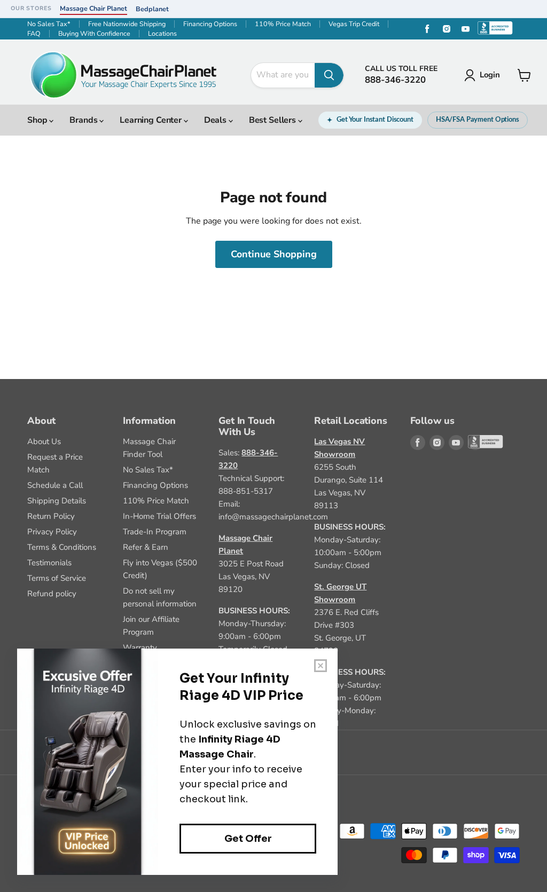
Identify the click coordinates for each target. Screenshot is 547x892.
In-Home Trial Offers (159, 516)
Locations (162, 33)
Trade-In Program (154, 531)
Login (490, 74)
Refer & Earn (145, 547)
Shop (38, 120)
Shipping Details (56, 500)
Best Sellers (273, 120)
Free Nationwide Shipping (127, 24)
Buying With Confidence (94, 33)
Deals (216, 120)
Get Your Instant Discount (375, 119)
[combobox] (283, 75)
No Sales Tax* (49, 24)
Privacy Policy (52, 531)
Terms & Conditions (61, 547)
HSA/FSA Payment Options (477, 119)
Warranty (140, 647)
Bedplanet (152, 8)
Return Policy (51, 516)
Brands (84, 120)
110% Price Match (283, 24)
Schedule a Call (55, 485)
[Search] (329, 75)
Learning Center (151, 120)
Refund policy (51, 593)
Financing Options (210, 24)
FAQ (34, 33)
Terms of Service (56, 578)
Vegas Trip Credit (354, 24)
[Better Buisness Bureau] (475, 442)
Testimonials (49, 562)
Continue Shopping (274, 254)
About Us (44, 441)
